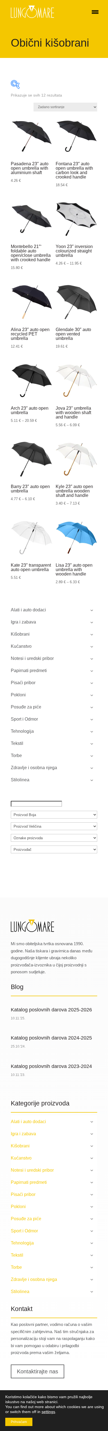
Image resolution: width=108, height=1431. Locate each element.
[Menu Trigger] (95, 11)
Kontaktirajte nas (37, 1371)
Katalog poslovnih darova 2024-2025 (51, 1038)
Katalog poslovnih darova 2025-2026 (51, 1009)
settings (48, 1411)
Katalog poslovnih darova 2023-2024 (51, 1066)
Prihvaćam (19, 1422)
